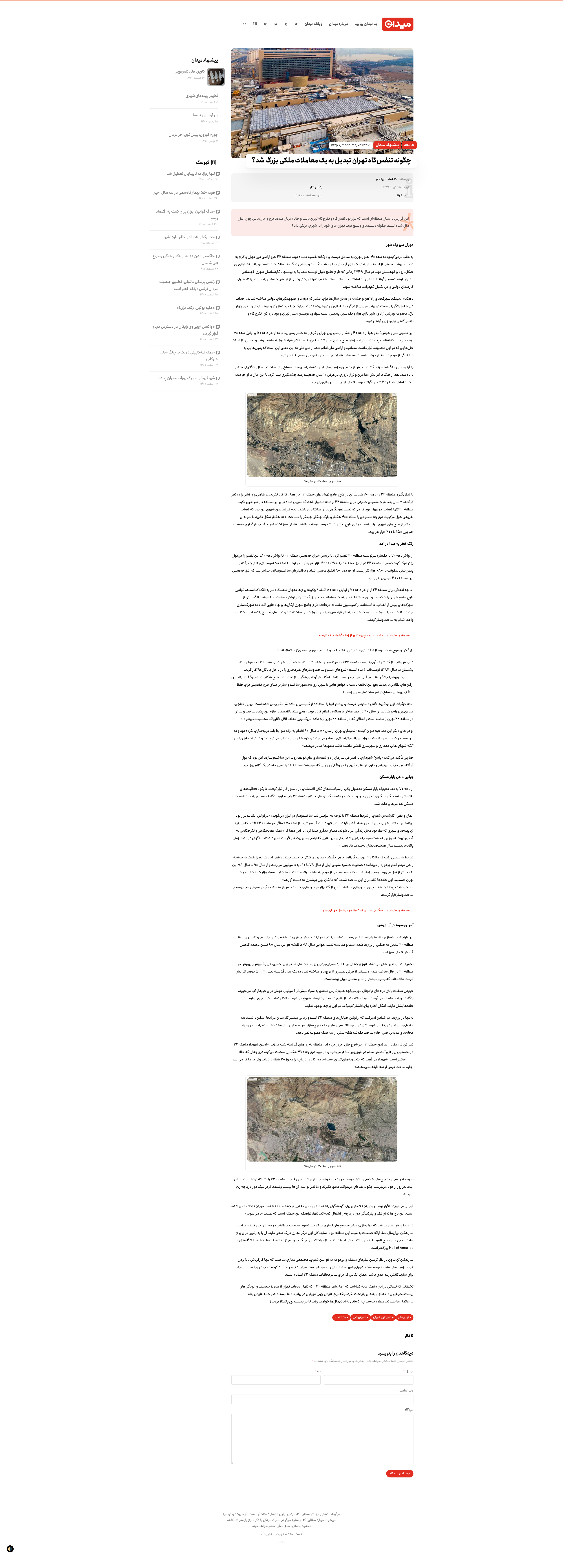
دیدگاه (407, 1410)
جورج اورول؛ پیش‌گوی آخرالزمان (193, 135)
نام (317, 1371)
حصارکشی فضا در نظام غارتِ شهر (189, 237)
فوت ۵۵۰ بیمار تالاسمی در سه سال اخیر (184, 192)
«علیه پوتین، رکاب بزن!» (196, 308)
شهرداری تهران (382, 1317)
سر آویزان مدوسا (205, 115)
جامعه (409, 145)
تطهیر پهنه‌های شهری (202, 96)
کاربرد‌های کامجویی (190, 71)
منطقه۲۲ (340, 1317)
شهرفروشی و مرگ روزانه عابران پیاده (186, 378)
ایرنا (399, 195)
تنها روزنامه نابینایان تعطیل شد (190, 174)
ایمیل (408, 1371)
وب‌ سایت (406, 1390)
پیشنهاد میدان (387, 145)
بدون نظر (316, 187)
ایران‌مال (403, 1317)
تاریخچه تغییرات (272, 1534)
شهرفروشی (359, 1317)
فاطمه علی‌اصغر (386, 179)
